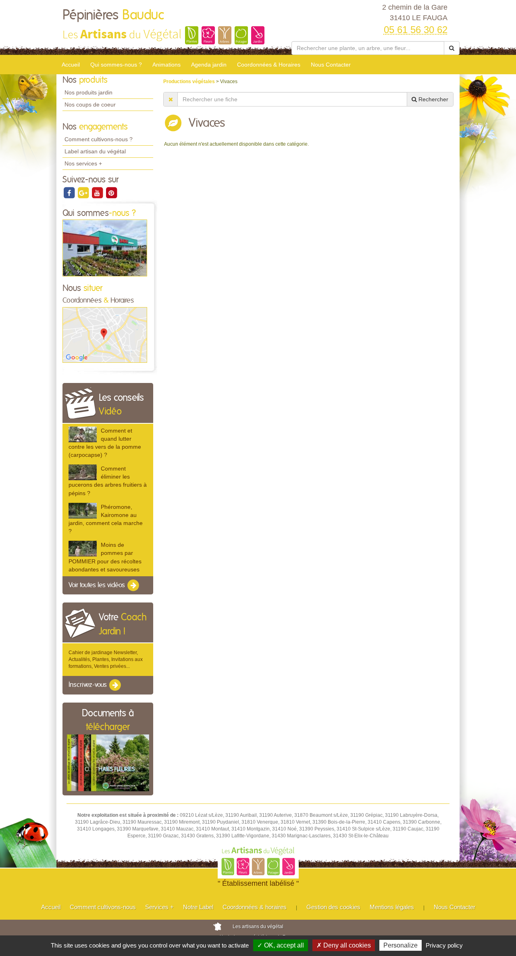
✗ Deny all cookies (343, 945)
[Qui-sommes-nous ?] (104, 248)
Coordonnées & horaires (255, 907)
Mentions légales (392, 907)
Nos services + (83, 163)
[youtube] (98, 192)
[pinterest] (111, 192)
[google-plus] (84, 192)
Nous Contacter (331, 64)
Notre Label (198, 907)
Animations (166, 64)
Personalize (400, 945)
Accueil (71, 64)
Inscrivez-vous (88, 685)
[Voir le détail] (83, 434)
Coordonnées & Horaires (268, 64)
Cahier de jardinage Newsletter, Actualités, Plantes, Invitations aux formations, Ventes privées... (106, 659)
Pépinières (113, 15)
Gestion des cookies (333, 907)
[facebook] (69, 192)
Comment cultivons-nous (103, 907)
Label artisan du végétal (95, 151)
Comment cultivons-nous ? (98, 139)
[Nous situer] (104, 334)
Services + (159, 907)
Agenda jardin (209, 64)
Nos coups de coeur (90, 104)
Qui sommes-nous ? (116, 64)
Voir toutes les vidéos (98, 585)
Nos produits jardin (88, 92)
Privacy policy (444, 945)
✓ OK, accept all (280, 945)
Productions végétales (189, 81)
